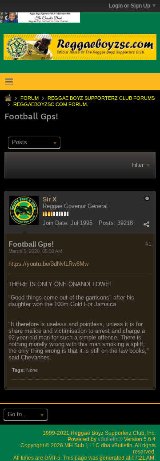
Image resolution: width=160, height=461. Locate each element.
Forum (29, 98)
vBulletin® (110, 439)
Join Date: (56, 223)
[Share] (146, 224)
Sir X (49, 199)
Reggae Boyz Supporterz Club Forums (101, 98)
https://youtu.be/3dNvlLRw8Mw (48, 263)
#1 (148, 244)
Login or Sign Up (129, 6)
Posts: (107, 223)
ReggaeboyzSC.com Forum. (50, 104)
